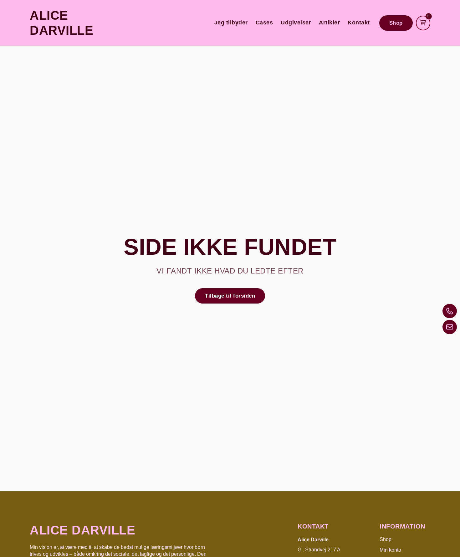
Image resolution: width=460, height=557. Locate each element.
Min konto (390, 550)
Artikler (329, 22)
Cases (264, 22)
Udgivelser (296, 22)
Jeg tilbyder (231, 22)
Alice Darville (82, 530)
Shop (385, 539)
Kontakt (359, 22)
